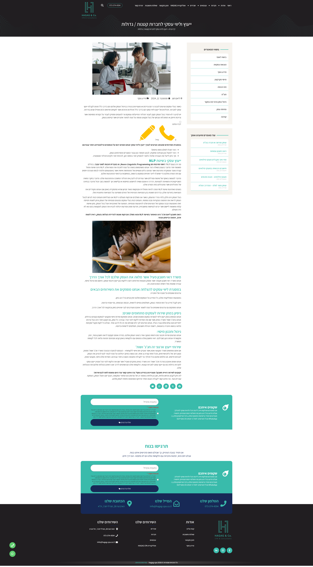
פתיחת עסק (221, 109)
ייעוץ (142, 144)
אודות (223, 5)
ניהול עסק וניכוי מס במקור (215, 101)
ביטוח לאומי (221, 57)
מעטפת (142, 280)
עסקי (133, 144)
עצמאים (203, 5)
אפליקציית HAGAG (178, 5)
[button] (179, 386)
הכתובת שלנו (115, 500)
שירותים (135, 280)
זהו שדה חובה (153, 407)
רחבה (129, 280)
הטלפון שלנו (209, 500)
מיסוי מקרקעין (220, 79)
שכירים (193, 5)
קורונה (223, 116)
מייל (157, 139)
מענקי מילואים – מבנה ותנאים (213, 176)
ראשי (229, 5)
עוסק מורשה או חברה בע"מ (214, 142)
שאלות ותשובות (151, 5)
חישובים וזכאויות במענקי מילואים (212, 168)
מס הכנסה (222, 87)
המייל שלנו (163, 500)
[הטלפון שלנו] (223, 504)
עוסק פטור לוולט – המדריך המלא (212, 185)
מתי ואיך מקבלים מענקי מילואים (212, 159)
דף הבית (172, 29)
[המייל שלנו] (176, 504)
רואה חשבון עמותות (218, 151)
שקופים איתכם (207, 407)
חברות (213, 5)
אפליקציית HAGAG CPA (147, 545)
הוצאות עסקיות (220, 64)
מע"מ (224, 94)
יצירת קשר (139, 5)
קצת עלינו (190, 529)
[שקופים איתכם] (226, 407)
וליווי (138, 144)
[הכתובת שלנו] (129, 504)
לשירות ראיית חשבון (165, 372)
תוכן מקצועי (164, 5)
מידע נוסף (222, 72)
